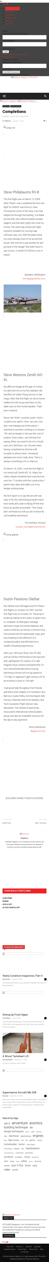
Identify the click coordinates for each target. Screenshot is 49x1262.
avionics (36, 1123)
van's (34, 1165)
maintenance (33, 1148)
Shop (41, 1249)
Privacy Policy (8, 57)
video (7, 1169)
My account (10, 15)
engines (38, 1135)
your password (9, 49)
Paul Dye (5, 1096)
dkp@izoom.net (37, 731)
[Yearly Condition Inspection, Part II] (24, 962)
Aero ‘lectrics (40, 823)
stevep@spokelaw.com (34, 278)
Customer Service (9, 1249)
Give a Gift (9, 24)
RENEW (6, 901)
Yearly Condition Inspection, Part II (23, 975)
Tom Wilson (6, 1018)
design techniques (14, 1131)
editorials (39, 1132)
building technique (16, 1127)
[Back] (3, 28)
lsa (22, 1149)
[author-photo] (24, 834)
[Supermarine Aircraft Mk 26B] (24, 1079)
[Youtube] (7, 4)
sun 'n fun (17, 1165)
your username (9, 41)
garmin (32, 1140)
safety (24, 1161)
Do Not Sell (24, 1252)
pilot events (29, 1153)
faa (5, 1140)
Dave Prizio (6, 979)
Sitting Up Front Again (15, 1014)
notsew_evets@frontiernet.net (30, 526)
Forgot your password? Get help (15, 54)
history (39, 1140)
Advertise (8, 21)
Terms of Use (33, 1249)
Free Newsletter (11, 18)
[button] (4, 96)
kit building (8, 1149)
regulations (35, 1157)
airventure (20, 1123)
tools (28, 1165)
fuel (22, 1140)
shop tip (37, 1161)
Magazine (12, 102)
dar (31, 1127)
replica (12, 1161)
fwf (26, 1140)
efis (5, 1136)
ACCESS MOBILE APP (11, 907)
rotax (17, 1161)
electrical (14, 1136)
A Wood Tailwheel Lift (16, 1056)
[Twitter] (5, 4)
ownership (19, 1153)
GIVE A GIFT (7, 904)
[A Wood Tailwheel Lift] (24, 1043)
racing (27, 1157)
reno (6, 1161)
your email (7, 69)
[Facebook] (3, 4)
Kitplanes (8, 121)
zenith (15, 1169)
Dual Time (7, 823)
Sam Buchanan (8, 1060)
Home (4, 102)
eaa (32, 1131)
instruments (31, 1144)
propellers (18, 1157)
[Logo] (9, 101)
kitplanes (17, 1149)
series (31, 1161)
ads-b (7, 1123)
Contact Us (19, 1247)
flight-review (13, 1140)
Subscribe (9, 12)
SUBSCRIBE (7, 898)
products (8, 1157)
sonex (7, 1165)
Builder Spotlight (23, 102)
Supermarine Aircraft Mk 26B (19, 1092)
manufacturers (9, 1153)
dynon (27, 1132)
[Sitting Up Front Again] (24, 1001)
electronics (25, 1136)
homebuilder (10, 1144)
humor (22, 1144)
